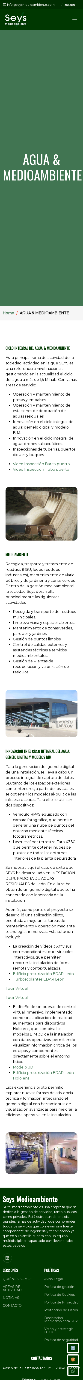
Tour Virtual (17, 988)
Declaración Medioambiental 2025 (61, 1319)
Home (8, 313)
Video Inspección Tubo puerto (41, 469)
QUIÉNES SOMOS (18, 1279)
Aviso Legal (53, 1279)
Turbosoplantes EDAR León (38, 979)
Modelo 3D (23, 1067)
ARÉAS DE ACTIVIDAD (12, 1288)
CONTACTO (12, 1305)
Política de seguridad (61, 1340)
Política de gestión (59, 1286)
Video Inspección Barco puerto (41, 464)
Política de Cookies (59, 1294)
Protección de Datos (61, 1310)
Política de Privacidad (61, 1302)
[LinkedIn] (7, 1258)
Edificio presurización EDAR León (43, 974)
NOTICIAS (11, 1297)
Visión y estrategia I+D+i (59, 1330)
